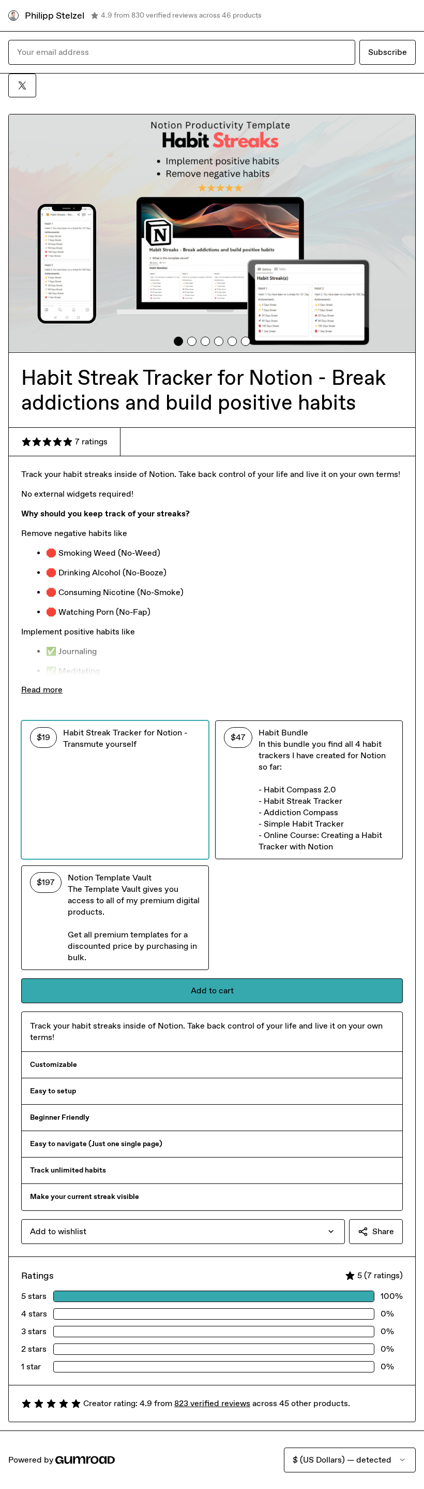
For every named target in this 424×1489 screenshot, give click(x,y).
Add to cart (212, 990)
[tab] (178, 341)
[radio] (115, 789)
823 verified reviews (212, 1403)
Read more (42, 690)
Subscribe (387, 52)
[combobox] (183, 1231)
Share (383, 1231)
